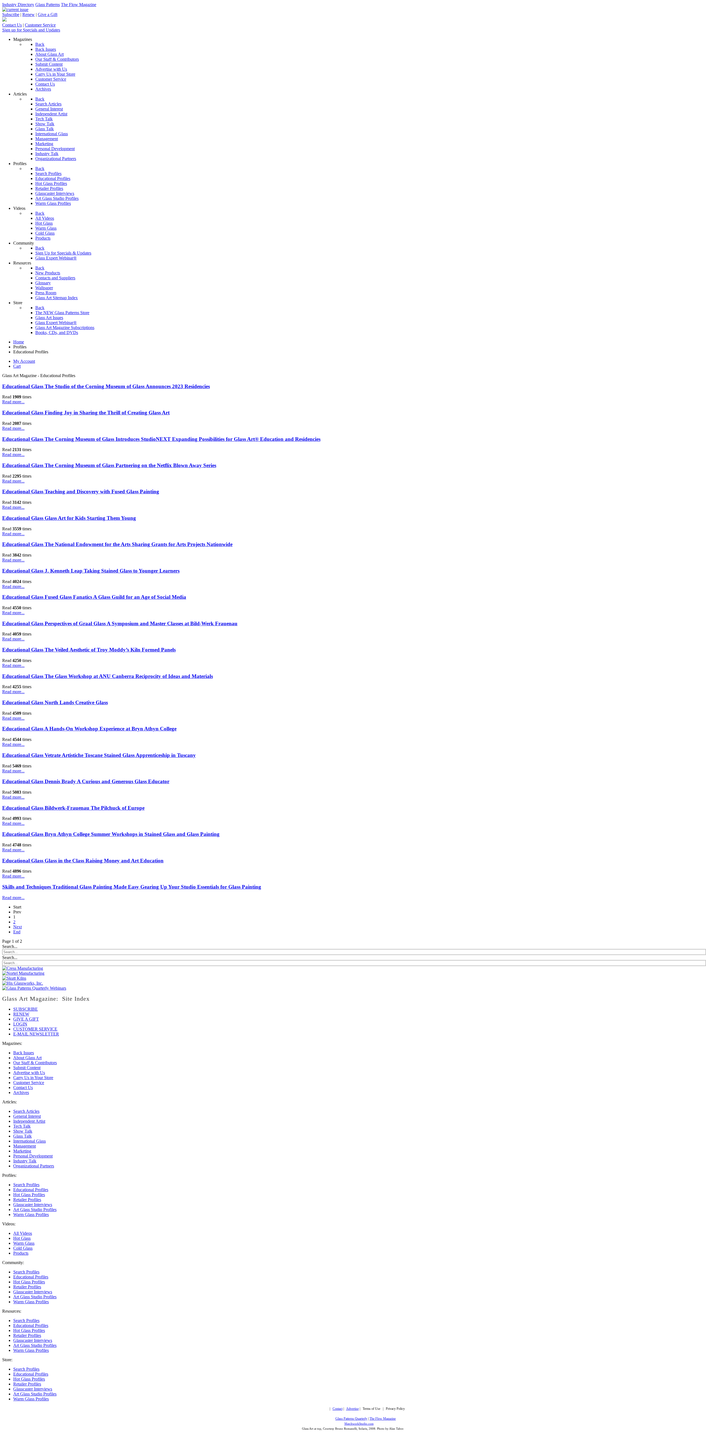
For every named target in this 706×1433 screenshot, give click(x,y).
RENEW (21, 1014)
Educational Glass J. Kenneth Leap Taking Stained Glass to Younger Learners (91, 571)
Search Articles (26, 1111)
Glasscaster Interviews (32, 1204)
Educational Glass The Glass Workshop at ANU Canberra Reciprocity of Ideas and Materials (107, 676)
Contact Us (12, 25)
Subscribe (10, 14)
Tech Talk (22, 1126)
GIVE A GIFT (26, 1019)
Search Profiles (26, 1184)
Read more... (13, 401)
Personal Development (33, 1156)
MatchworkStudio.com (359, 1423)
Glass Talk (22, 1136)
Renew (28, 14)
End (16, 931)
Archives (21, 1092)
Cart (17, 366)
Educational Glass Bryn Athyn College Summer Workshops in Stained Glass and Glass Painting (111, 834)
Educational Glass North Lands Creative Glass (55, 702)
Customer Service (40, 25)
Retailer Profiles (27, 1199)
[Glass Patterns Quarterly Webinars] (34, 988)
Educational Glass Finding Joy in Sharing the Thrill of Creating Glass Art (86, 412)
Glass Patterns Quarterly (351, 1419)
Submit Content (27, 1067)
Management (24, 1146)
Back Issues (23, 1052)
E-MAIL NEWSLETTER (36, 1034)
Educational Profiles (30, 1189)
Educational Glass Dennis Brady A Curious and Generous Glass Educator (85, 781)
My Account (24, 361)
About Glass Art (27, 1057)
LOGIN (20, 1024)
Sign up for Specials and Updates (31, 30)
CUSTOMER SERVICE (35, 1029)
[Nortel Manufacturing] (23, 973)
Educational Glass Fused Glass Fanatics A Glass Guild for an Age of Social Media (94, 597)
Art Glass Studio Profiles (35, 1209)
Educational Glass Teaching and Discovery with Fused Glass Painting (80, 491)
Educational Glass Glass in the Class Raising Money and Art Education (83, 860)
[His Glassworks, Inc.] (22, 983)
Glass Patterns (47, 4)
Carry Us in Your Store (33, 1077)
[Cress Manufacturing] (22, 968)
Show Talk (22, 1131)
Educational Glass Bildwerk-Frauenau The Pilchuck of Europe (73, 808)
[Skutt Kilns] (14, 978)
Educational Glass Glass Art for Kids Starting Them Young (69, 518)
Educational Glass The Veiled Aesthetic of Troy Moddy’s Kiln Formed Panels (89, 650)
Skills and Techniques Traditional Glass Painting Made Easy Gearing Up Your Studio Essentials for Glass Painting (131, 887)
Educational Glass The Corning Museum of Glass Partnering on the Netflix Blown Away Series (109, 465)
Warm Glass (23, 1243)
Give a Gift (47, 14)
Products (20, 1253)
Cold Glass (23, 1248)
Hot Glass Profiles (29, 1194)
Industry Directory (18, 4)
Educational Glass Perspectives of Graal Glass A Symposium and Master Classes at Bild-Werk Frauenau (119, 623)
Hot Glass (22, 1238)
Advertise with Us (29, 1072)
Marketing (22, 1151)
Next (17, 927)
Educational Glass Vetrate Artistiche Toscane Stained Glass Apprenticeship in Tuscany (99, 755)
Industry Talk (24, 1161)
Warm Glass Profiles (31, 1214)
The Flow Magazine (78, 4)
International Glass (29, 1141)
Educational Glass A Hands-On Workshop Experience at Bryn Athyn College (89, 729)
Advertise (352, 1409)
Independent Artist (29, 1121)
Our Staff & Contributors (35, 1062)
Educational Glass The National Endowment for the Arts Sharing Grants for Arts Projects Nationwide (117, 544)
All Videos (22, 1233)
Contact (338, 1409)
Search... (9, 946)
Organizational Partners (33, 1166)
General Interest (27, 1116)
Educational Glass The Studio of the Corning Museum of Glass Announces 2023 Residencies (106, 386)
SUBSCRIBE (25, 1009)
